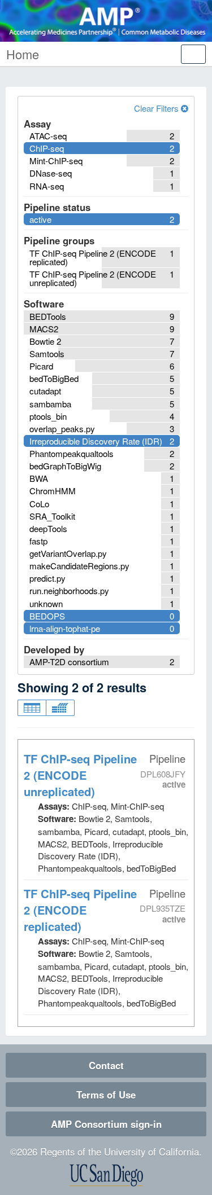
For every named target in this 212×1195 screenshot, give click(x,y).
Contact (106, 1065)
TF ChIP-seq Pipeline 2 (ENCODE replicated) (80, 909)
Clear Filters (157, 108)
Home (22, 54)
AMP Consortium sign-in (106, 1124)
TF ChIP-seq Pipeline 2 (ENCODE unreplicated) (80, 774)
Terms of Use (106, 1094)
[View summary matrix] (60, 708)
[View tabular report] (32, 708)
